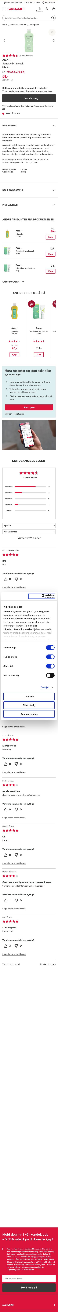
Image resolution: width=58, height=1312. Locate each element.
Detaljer (45, 687)
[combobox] (29, 18)
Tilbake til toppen (48, 964)
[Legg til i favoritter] (52, 32)
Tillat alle (29, 696)
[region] (29, 40)
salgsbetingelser (13, 1270)
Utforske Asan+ (11, 281)
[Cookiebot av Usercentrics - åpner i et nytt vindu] (42, 596)
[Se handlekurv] (53, 9)
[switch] (50, 656)
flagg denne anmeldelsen (14, 587)
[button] (5, 40)
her (39, 1267)
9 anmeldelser (26, 55)
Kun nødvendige (29, 714)
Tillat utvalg (29, 705)
